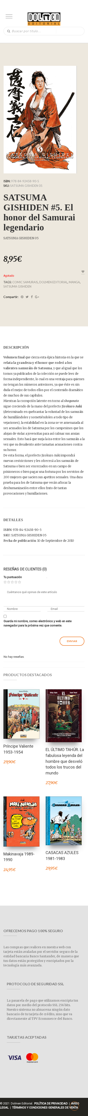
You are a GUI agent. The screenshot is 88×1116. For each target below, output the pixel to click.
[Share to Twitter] (27, 297)
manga (74, 282)
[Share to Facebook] (32, 297)
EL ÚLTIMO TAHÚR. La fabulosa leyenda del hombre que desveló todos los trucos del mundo (65, 761)
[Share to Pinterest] (22, 297)
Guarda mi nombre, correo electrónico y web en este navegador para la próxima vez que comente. (38, 623)
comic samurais (25, 282)
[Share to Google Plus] (37, 297)
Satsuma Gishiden (17, 286)
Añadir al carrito (21, 815)
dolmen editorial (53, 282)
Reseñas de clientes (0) (25, 569)
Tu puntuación (13, 577)
